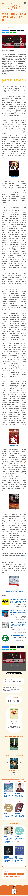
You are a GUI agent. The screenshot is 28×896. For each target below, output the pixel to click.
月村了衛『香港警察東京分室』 (17, 635)
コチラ (21, 555)
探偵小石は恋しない (8, 876)
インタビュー (17, 793)
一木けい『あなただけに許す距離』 (8, 816)
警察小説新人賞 (21, 874)
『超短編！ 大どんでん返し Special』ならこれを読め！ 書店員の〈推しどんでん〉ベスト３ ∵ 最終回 (13, 681)
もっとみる (13, 774)
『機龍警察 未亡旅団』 (14, 177)
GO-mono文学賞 (12, 874)
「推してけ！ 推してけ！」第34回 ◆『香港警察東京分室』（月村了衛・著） (18, 612)
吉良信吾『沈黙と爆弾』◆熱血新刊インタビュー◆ (8, 860)
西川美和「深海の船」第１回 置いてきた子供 (19, 860)
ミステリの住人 (6, 27)
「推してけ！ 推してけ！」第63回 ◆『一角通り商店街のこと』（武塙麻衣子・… (8, 840)
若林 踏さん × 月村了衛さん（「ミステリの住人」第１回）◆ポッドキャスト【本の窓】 (18, 601)
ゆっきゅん (16, 876)
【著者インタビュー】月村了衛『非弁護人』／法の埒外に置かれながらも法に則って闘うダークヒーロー (18, 625)
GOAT (5, 874)
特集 (8, 10)
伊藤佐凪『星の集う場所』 (19, 839)
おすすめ (6, 836)
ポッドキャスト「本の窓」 (16, 10)
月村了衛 (13, 27)
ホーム (4, 10)
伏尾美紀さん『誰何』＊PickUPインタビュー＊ (19, 796)
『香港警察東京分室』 (14, 445)
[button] (8, 743)
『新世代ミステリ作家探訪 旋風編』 (14, 591)
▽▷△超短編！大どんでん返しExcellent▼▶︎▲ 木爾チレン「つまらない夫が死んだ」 (11, 689)
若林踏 (19, 27)
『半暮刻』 (14, 510)
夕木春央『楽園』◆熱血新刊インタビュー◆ (19, 816)
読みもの (6, 793)
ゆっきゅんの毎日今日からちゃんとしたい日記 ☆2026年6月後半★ (8, 796)
